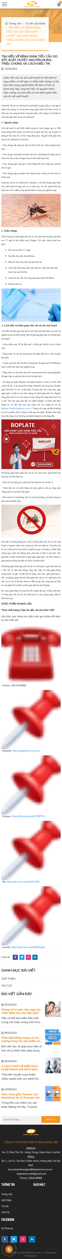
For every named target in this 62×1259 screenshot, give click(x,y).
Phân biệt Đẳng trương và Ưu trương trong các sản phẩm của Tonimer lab (21, 1039)
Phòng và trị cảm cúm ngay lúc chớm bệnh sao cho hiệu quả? (21, 1011)
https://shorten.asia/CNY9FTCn (28, 816)
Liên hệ (5, 1212)
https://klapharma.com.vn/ (26, 750)
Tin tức (6, 985)
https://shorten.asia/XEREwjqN (28, 947)
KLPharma (7, 1228)
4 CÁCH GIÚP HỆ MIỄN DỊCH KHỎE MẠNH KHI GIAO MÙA (19, 1067)
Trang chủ (15, 23)
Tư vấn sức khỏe (35, 23)
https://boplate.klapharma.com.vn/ (18, 408)
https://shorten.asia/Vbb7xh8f (23, 881)
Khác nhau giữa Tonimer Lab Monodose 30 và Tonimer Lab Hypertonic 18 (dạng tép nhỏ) (20, 1096)
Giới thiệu (8, 978)
